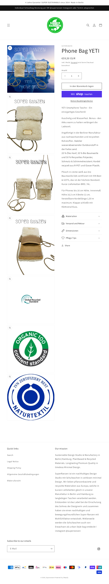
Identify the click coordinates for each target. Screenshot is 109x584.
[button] (8, 25)
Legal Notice (12, 461)
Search (10, 455)
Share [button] (67, 245)
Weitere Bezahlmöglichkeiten (82, 101)
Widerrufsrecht (14, 480)
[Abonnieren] (51, 548)
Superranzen (50, 577)
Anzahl (64, 70)
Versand (74, 62)
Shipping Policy (14, 468)
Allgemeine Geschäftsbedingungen (23, 474)
